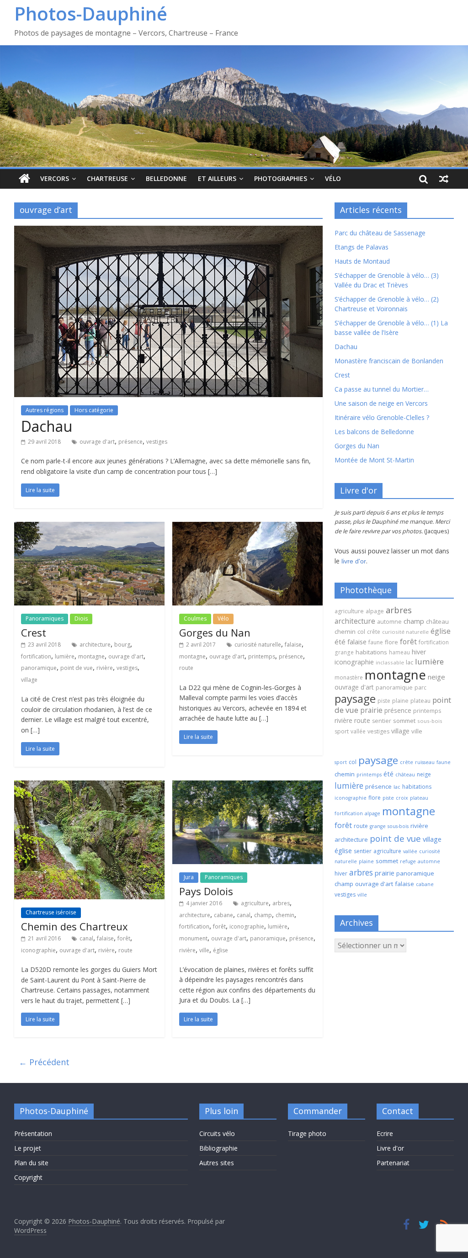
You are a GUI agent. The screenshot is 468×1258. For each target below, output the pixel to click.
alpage (375, 611)
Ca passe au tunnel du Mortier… (382, 389)
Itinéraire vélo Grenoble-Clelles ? (382, 417)
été (340, 641)
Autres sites (216, 1162)
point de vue (76, 668)
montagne (91, 656)
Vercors (54, 178)
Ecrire (385, 1133)
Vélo (333, 178)
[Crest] (89, 527)
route (186, 668)
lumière (64, 656)
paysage (355, 698)
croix (402, 798)
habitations (371, 652)
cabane (223, 915)
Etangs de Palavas (361, 247)
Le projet (27, 1148)
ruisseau (425, 762)
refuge (408, 861)
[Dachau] (168, 231)
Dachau (46, 426)
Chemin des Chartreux (74, 926)
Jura (189, 877)
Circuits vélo (217, 1133)
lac (409, 662)
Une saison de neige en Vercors (381, 403)
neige (436, 676)
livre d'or (353, 561)
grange (344, 652)
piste (384, 701)
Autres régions (45, 410)
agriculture (255, 903)
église (220, 950)
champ (263, 915)
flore (391, 642)
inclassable (390, 662)
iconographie (38, 950)
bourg (122, 644)
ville (204, 950)
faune (375, 642)
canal (86, 938)
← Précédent (44, 1061)
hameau (399, 652)
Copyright (28, 1177)
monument (193, 938)
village (29, 680)
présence (130, 442)
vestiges (156, 442)
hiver (419, 652)
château (437, 621)
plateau (420, 701)
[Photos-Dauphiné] (24, 179)
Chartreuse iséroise (51, 912)
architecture (95, 644)
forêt (123, 938)
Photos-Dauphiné (90, 13)
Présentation (33, 1133)
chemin (285, 915)
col (361, 631)
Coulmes (195, 618)
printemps (261, 656)
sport (342, 731)
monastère (349, 677)
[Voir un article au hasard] (444, 178)
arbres (281, 903)
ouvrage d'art (97, 442)
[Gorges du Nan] (247, 527)
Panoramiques (45, 618)
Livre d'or (390, 1148)
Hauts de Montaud (362, 261)
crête (373, 632)
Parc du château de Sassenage (380, 232)
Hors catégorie (93, 410)
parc (420, 687)
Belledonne (166, 178)
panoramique (39, 668)
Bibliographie (218, 1148)
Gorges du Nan (214, 632)
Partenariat (393, 1162)
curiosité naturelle (257, 644)
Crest (33, 632)
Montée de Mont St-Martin (374, 460)
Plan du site (31, 1162)
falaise (293, 644)
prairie (371, 710)
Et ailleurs (217, 178)
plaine (400, 701)
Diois (81, 618)
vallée (358, 731)
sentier (381, 721)
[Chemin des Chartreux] (89, 786)
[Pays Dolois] (247, 786)
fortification (36, 656)
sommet (404, 721)
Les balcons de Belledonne (374, 431)
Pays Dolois (206, 891)
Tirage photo (307, 1133)
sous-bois (429, 720)
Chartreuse (107, 178)
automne (389, 622)
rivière (104, 668)
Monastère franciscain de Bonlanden (389, 360)
